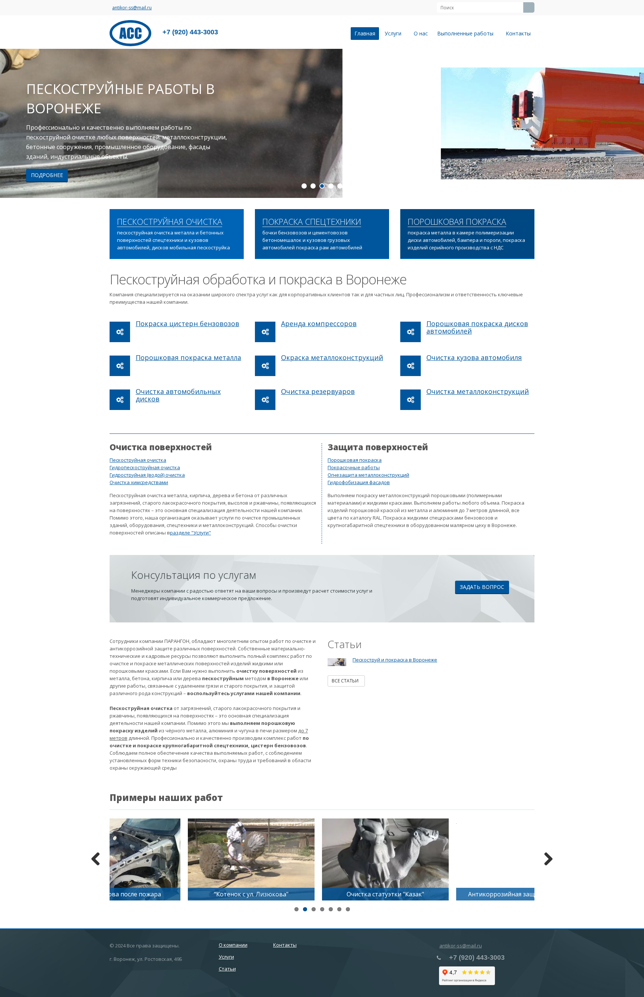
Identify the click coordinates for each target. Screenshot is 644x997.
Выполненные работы (466, 33)
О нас (421, 33)
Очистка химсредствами (139, 482)
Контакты (518, 33)
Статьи (227, 968)
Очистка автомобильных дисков (178, 395)
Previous (11, 123)
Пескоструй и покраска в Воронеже (395, 659)
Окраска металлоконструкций (332, 357)
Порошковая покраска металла (188, 357)
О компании (233, 944)
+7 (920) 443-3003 (190, 32)
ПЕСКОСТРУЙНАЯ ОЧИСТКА (169, 222)
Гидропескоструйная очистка (145, 467)
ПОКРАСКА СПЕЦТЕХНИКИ (311, 222)
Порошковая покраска (355, 460)
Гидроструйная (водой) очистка (147, 474)
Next (633, 123)
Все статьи (346, 681)
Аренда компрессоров (319, 323)
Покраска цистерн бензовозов (187, 323)
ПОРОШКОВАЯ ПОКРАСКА (457, 222)
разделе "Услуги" (190, 532)
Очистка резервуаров (318, 391)
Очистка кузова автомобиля (474, 357)
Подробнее (348, 175)
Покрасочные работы (354, 467)
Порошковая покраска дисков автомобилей (477, 327)
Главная (364, 33)
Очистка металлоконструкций (477, 391)
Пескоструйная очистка (138, 460)
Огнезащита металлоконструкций (368, 474)
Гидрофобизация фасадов (359, 482)
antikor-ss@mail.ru (132, 7)
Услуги (394, 33)
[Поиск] (528, 7)
